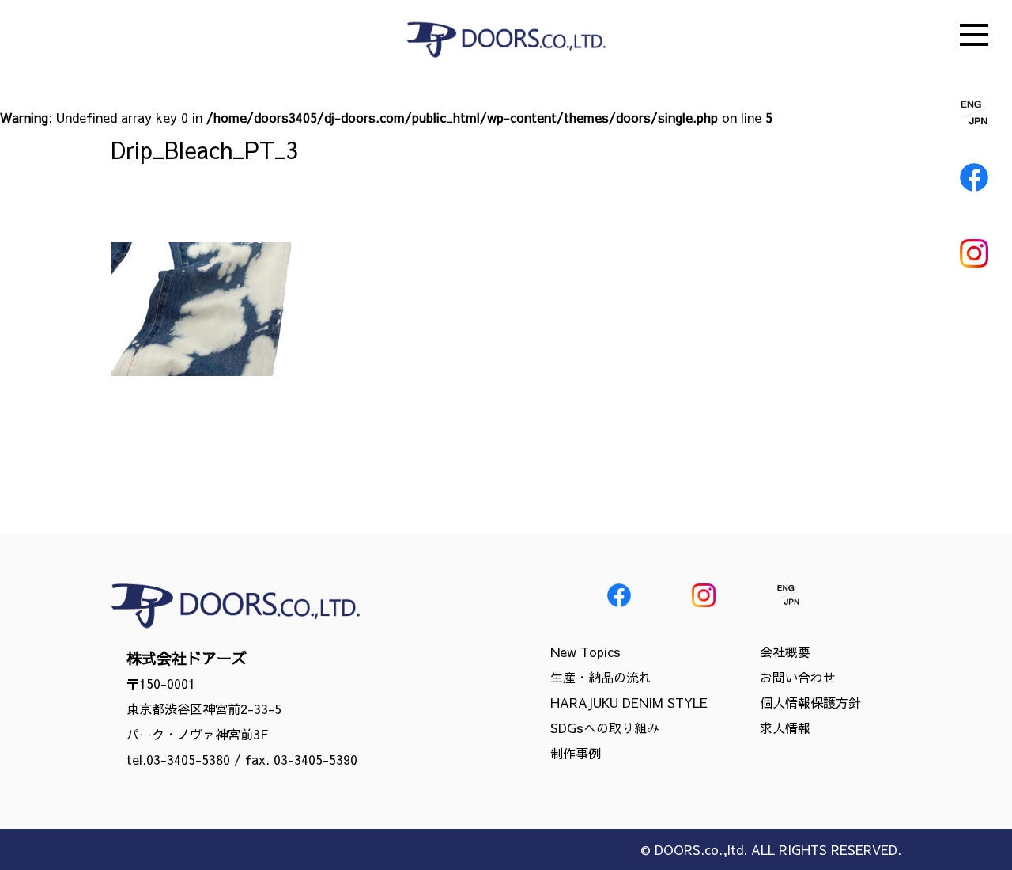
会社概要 (785, 651)
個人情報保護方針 (810, 702)
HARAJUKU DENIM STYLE (629, 702)
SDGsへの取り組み (604, 727)
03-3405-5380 (188, 759)
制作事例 (575, 753)
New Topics (585, 651)
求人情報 (785, 727)
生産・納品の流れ (600, 677)
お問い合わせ (798, 677)
